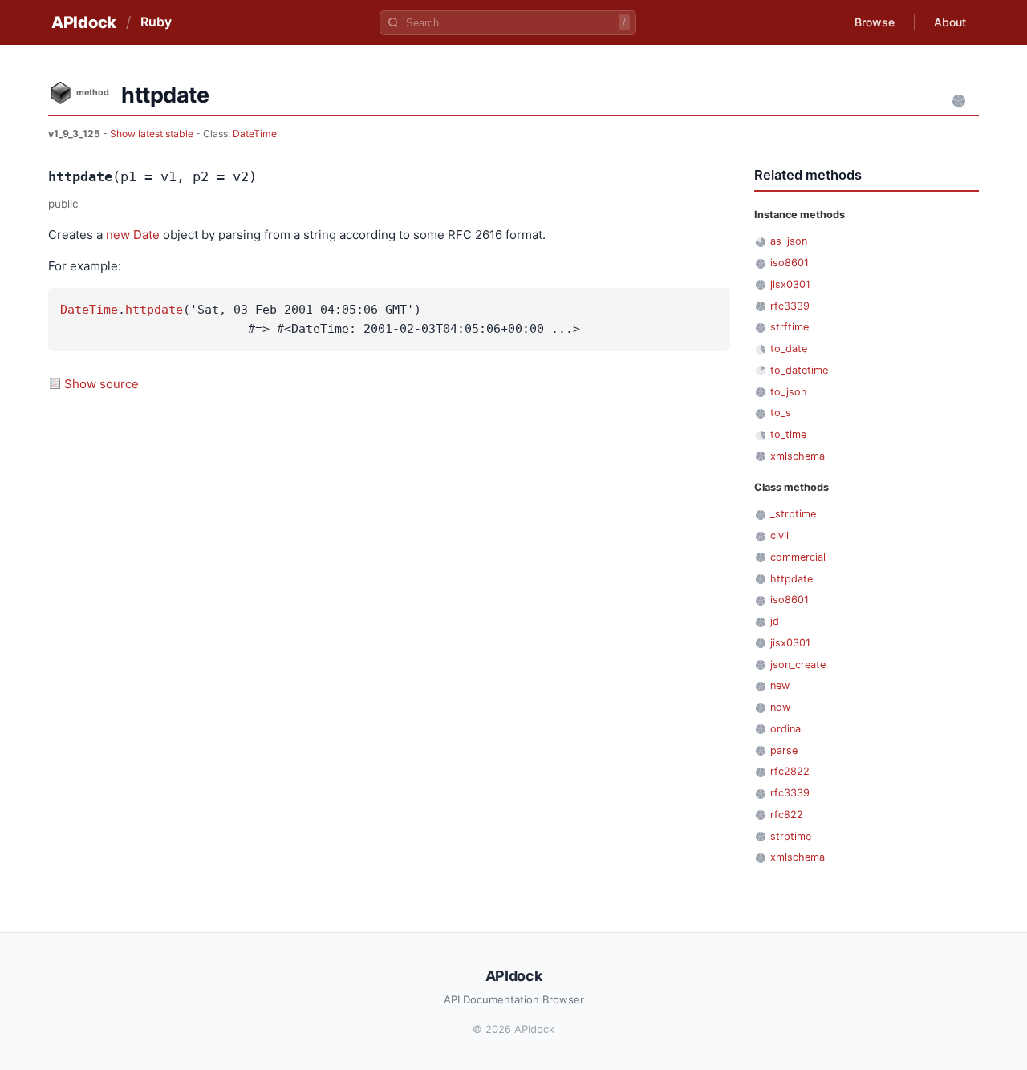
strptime (790, 836)
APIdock (83, 22)
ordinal (786, 729)
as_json (788, 241)
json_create (798, 665)
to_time (788, 434)
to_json (788, 392)
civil (779, 535)
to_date (788, 348)
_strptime (793, 514)
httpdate (154, 309)
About (950, 22)
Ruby (156, 22)
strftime (789, 327)
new (118, 234)
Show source (101, 383)
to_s (780, 413)
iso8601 (789, 263)
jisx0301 (790, 284)
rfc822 (786, 815)
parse (784, 750)
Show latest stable (153, 134)
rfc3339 (790, 306)
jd (774, 621)
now (780, 707)
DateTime (255, 134)
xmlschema (797, 456)
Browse (874, 22)
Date (146, 234)
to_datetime (799, 370)
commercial (798, 557)
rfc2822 (790, 771)
